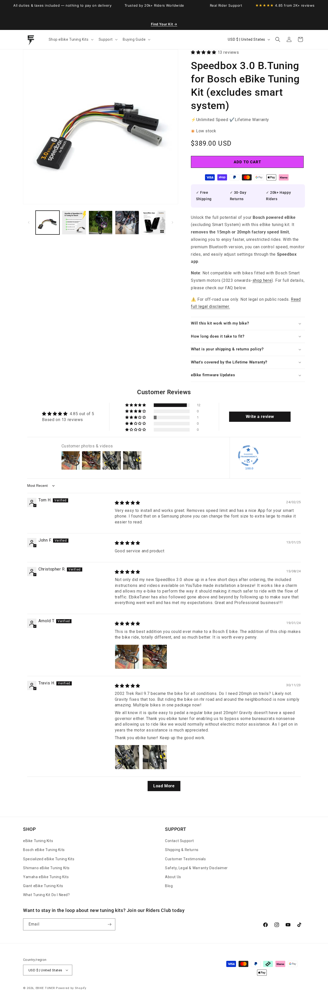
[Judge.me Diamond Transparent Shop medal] (248, 455)
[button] (71, 39)
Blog (169, 886)
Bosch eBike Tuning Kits (44, 850)
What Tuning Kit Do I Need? (46, 895)
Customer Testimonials (185, 859)
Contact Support (179, 841)
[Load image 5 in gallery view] (154, 222)
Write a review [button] (260, 416)
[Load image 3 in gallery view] (100, 222)
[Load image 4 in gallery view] (127, 222)
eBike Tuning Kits (38, 841)
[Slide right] (172, 222)
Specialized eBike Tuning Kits (48, 859)
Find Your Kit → (164, 24)
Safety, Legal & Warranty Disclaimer (196, 868)
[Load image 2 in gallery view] (74, 222)
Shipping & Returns (182, 850)
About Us (173, 877)
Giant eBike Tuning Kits (43, 886)
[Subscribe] (109, 924)
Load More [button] (164, 785)
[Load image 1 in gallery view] (47, 222)
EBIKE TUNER (45, 988)
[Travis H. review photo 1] (127, 757)
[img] (127, 502)
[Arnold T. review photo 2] (154, 656)
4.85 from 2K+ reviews (285, 5)
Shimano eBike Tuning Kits (46, 868)
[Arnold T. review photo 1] (127, 656)
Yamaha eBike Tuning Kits (46, 877)
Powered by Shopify (71, 988)
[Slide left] (28, 222)
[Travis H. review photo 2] (154, 757)
